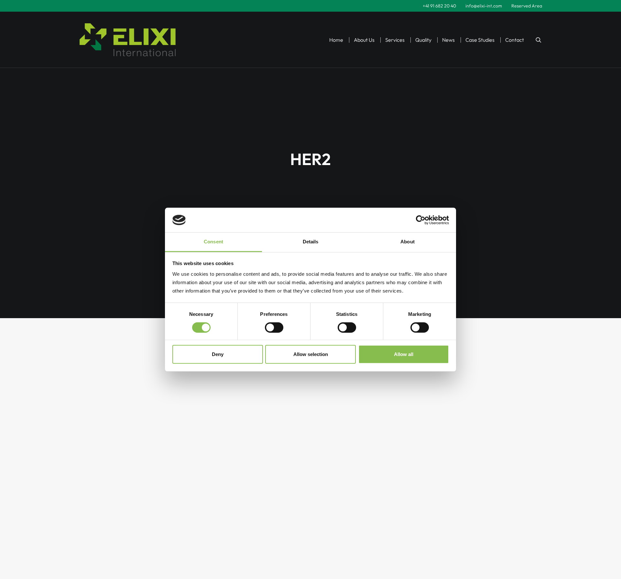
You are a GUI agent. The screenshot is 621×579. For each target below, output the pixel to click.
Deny (217, 354)
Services (395, 40)
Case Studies (480, 40)
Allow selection (310, 354)
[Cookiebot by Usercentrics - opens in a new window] (420, 220)
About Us (364, 40)
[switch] (274, 327)
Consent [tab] (213, 241)
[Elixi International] (128, 39)
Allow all (403, 354)
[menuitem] (439, 6)
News (448, 40)
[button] (538, 40)
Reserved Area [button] (526, 6)
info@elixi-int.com (483, 6)
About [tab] (407, 241)
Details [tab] (311, 241)
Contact (514, 40)
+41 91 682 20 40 (439, 6)
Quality (423, 40)
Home (336, 40)
